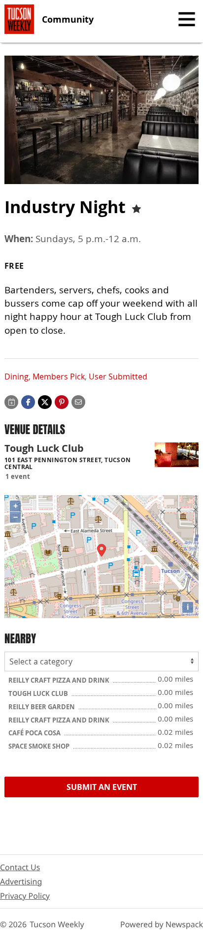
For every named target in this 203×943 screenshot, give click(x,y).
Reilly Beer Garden (42, 706)
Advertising (21, 881)
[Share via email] (78, 401)
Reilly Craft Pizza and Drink (59, 680)
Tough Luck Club (38, 693)
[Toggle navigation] (186, 19)
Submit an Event (102, 787)
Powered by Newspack (161, 924)
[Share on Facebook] (28, 401)
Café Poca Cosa (35, 732)
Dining (16, 376)
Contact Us (20, 867)
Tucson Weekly (57, 924)
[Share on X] (45, 401)
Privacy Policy (25, 895)
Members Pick (59, 376)
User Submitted (118, 376)
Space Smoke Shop (39, 746)
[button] (61, 401)
